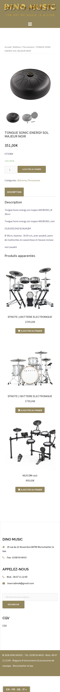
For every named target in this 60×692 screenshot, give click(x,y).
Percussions (28, 47)
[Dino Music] (30, 10)
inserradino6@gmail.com (20, 583)
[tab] (14, 191)
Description (14, 191)
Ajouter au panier (31, 169)
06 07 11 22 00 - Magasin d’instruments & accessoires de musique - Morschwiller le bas (29, 660)
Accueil (8, 47)
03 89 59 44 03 (37, 655)
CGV (4, 625)
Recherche (13, 604)
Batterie (17, 47)
